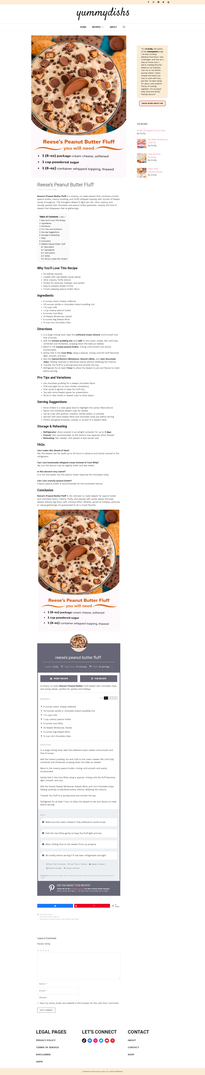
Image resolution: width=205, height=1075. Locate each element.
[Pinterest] (158, 2)
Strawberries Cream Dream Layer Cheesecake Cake (59, 919)
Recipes (96, 27)
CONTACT (133, 1047)
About (113, 27)
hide (62, 217)
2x (111, 698)
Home (83, 27)
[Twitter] (163, 2)
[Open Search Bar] (124, 27)
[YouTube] (168, 2)
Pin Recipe (100, 678)
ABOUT (132, 1040)
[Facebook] (148, 2)
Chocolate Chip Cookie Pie (49, 917)
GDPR (39, 1061)
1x (106, 698)
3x (115, 698)
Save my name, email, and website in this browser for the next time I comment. (79, 1003)
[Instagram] (153, 2)
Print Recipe (60, 678)
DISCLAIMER (43, 1054)
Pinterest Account (77, 889)
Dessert (43, 914)
